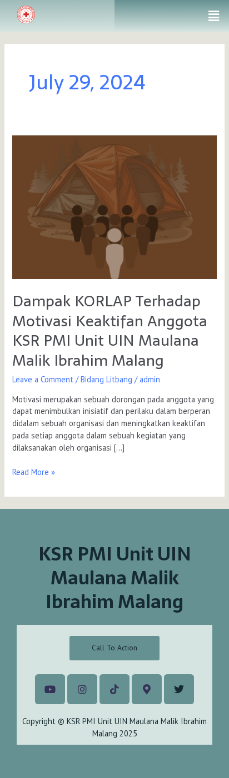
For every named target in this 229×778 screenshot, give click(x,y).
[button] (214, 16)
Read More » (33, 471)
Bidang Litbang (106, 379)
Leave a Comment (42, 379)
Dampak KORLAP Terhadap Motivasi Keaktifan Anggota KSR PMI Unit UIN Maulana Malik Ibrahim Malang (109, 331)
